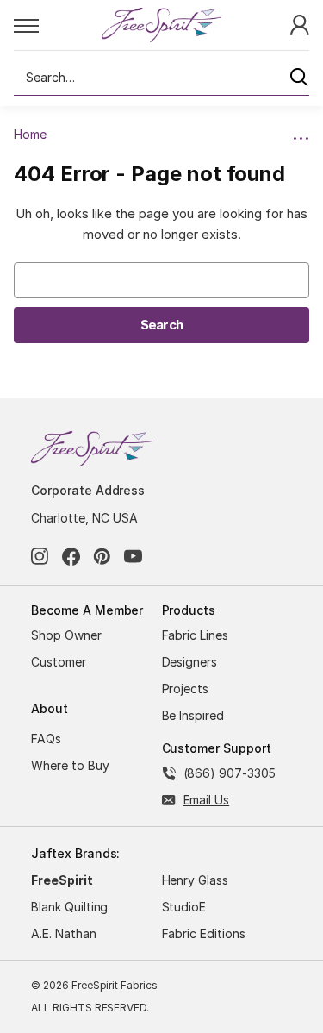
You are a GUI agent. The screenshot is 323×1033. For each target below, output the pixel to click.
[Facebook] (71, 557)
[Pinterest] (102, 557)
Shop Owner (66, 635)
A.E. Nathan (63, 933)
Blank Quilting (69, 906)
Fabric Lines (195, 635)
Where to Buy (70, 765)
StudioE (184, 906)
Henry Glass (195, 880)
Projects (185, 688)
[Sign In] (299, 23)
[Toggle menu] (57, 25)
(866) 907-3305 (229, 773)
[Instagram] (40, 557)
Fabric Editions (203, 933)
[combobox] (161, 77)
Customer (58, 661)
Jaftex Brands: (75, 853)
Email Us (206, 799)
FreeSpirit (62, 880)
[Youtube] (133, 557)
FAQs (46, 738)
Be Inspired (193, 715)
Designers (190, 661)
